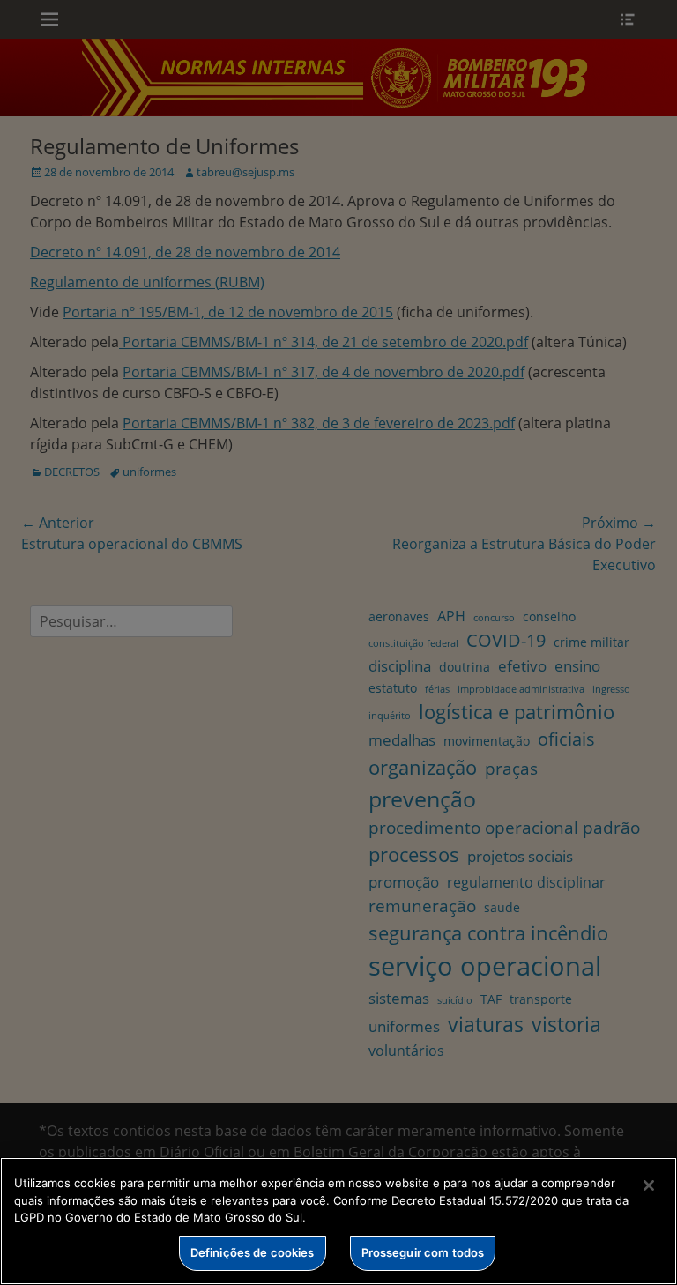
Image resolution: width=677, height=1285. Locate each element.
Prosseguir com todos (423, 1252)
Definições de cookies (252, 1252)
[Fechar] (648, 1185)
